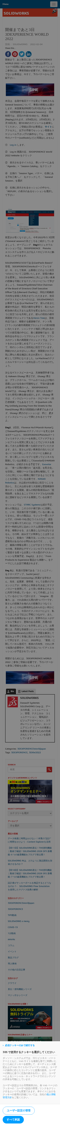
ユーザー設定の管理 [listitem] (18, 1110)
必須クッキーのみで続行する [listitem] (20, 1045)
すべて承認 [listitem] (13, 1119)
